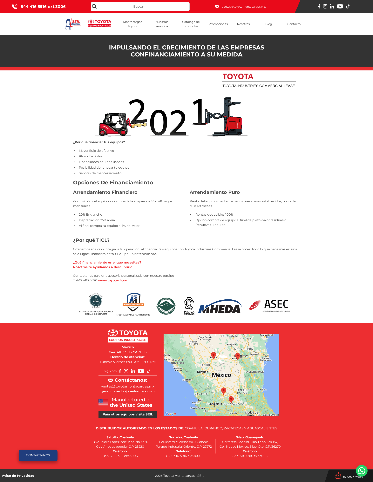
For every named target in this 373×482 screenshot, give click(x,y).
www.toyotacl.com (113, 280)
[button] (362, 471)
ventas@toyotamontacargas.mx (127, 386)
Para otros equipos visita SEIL (128, 414)
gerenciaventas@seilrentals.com (128, 391)
